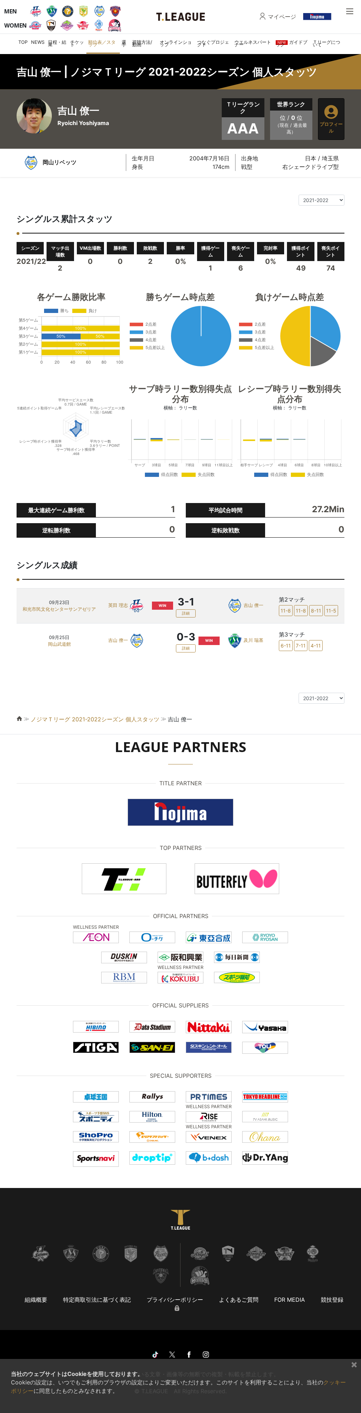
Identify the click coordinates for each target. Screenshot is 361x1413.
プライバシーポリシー (175, 1299)
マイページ (282, 16)
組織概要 (36, 1299)
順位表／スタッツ (102, 43)
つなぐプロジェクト (213, 43)
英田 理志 (118, 605)
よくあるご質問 (238, 1299)
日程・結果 (57, 43)
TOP (22, 42)
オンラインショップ (176, 43)
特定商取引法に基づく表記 (97, 1299)
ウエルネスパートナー (252, 43)
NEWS (37, 42)
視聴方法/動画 (142, 43)
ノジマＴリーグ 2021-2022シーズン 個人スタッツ (95, 719)
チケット (77, 43)
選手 (124, 43)
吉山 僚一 (253, 605)
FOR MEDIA (289, 1299)
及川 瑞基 (253, 640)
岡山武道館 (59, 644)
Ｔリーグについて (326, 43)
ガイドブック (291, 43)
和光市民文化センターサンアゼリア (59, 609)
